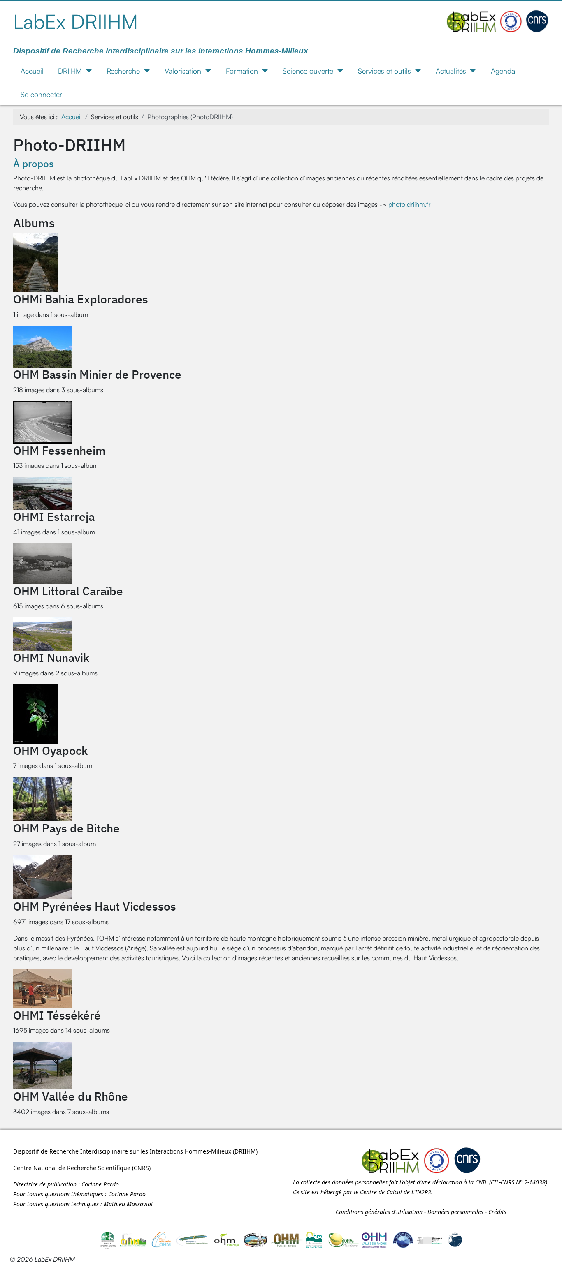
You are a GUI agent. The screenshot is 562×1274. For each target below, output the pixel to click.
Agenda (503, 70)
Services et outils (384, 70)
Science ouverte (308, 70)
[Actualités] (471, 70)
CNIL (481, 1182)
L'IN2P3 (421, 1192)
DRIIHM (70, 70)
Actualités (451, 70)
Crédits (497, 1212)
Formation (242, 70)
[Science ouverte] (338, 70)
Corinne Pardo (100, 1184)
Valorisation (183, 70)
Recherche (123, 70)
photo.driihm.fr (409, 204)
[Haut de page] (547, 1258)
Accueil (32, 70)
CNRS (141, 1168)
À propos (33, 163)
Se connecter (41, 94)
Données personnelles (455, 1212)
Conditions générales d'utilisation (379, 1212)
